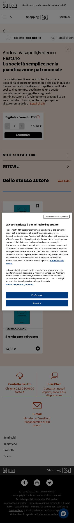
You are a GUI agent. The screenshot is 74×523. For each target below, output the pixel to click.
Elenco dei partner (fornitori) (19, 285)
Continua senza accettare (56, 217)
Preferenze (37, 295)
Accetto (37, 303)
